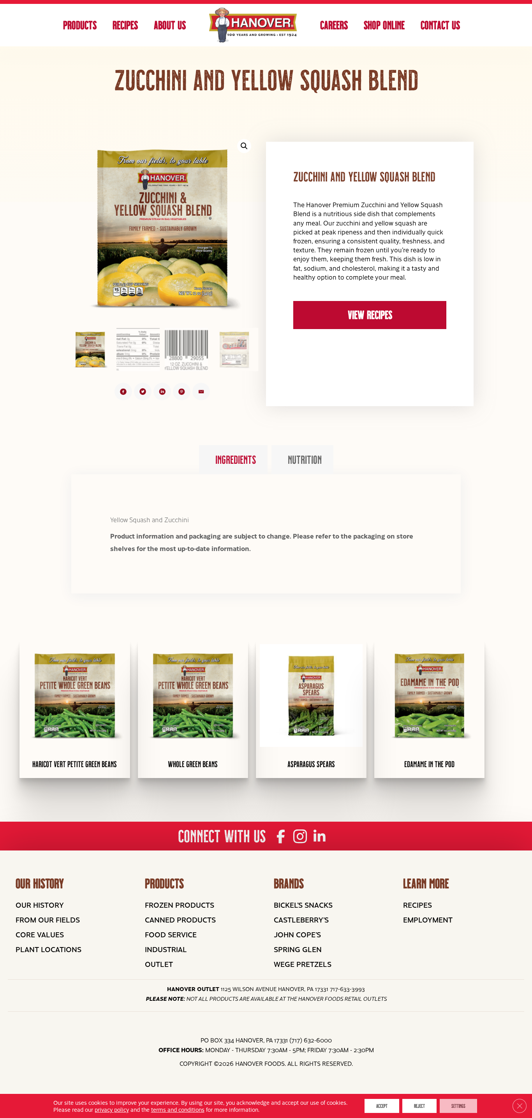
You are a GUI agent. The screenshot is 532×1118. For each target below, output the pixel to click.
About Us (170, 25)
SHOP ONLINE (384, 25)
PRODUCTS (164, 883)
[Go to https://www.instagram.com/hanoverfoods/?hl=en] (300, 837)
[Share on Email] (201, 391)
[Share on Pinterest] (181, 391)
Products (80, 25)
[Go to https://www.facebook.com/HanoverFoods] (280, 836)
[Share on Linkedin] (162, 391)
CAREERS (334, 25)
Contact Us (440, 25)
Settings (458, 1106)
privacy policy (112, 1109)
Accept (382, 1106)
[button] (244, 146)
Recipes (125, 25)
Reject (419, 1106)
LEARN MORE (426, 883)
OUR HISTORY (40, 883)
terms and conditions (177, 1109)
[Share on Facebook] (123, 391)
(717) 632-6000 (310, 1040)
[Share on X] (142, 391)
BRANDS (289, 883)
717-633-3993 (347, 989)
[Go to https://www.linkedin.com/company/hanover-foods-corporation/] (319, 836)
